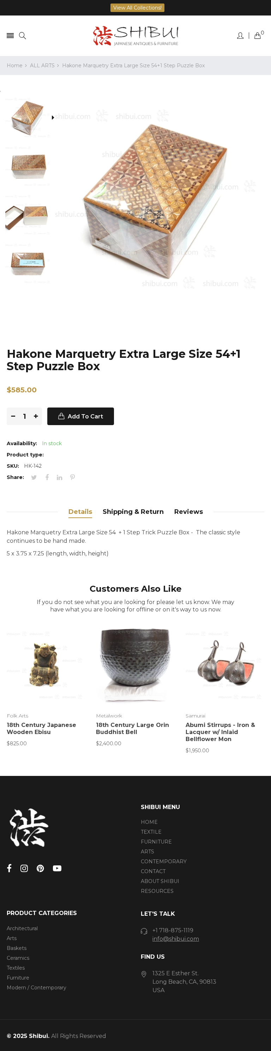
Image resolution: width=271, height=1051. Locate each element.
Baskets (16, 948)
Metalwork (109, 716)
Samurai (195, 716)
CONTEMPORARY (164, 861)
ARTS (147, 851)
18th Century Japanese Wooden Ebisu (41, 728)
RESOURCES (157, 891)
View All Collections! (137, 8)
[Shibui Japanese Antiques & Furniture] (135, 36)
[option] (31, 118)
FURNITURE (156, 842)
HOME (149, 822)
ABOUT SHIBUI (160, 881)
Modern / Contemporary (36, 987)
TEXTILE (151, 832)
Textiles (16, 968)
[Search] (22, 35)
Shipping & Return (133, 512)
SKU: (13, 466)
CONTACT (153, 871)
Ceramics (18, 958)
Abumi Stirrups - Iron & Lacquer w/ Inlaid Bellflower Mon (220, 732)
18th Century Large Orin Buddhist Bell (132, 728)
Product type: (25, 455)
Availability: (22, 443)
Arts (12, 938)
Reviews (188, 512)
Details (80, 512)
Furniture (18, 978)
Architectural (22, 928)
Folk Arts (17, 716)
